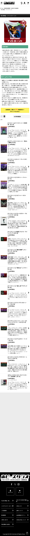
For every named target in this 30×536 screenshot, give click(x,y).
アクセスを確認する (14, 439)
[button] (1, 3)
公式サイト (14, 444)
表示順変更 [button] (18, 116)
